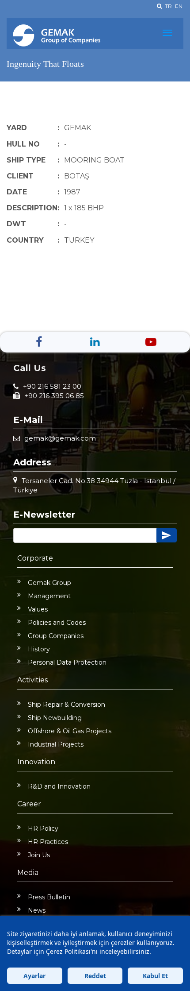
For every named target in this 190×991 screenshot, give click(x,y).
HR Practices (48, 842)
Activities (32, 680)
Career (29, 804)
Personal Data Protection (67, 662)
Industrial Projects (56, 744)
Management (49, 596)
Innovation (36, 762)
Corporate (35, 558)
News (37, 910)
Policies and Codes (57, 623)
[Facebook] (39, 341)
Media (27, 872)
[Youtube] (150, 341)
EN (178, 6)
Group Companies (56, 636)
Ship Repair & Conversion (66, 704)
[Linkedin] (94, 341)
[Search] (159, 6)
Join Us (39, 855)
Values (38, 609)
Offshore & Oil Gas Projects (69, 731)
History (39, 649)
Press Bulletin (49, 897)
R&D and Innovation (59, 786)
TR (168, 6)
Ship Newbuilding (55, 718)
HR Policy (43, 828)
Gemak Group (49, 583)
